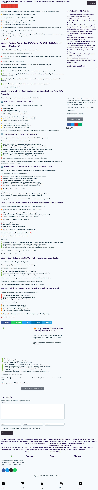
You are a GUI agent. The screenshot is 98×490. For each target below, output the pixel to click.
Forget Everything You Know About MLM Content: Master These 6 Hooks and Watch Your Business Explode (81, 21)
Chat (60, 488)
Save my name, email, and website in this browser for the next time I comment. (22, 428)
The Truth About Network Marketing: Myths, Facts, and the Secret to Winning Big (13, 441)
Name (3, 424)
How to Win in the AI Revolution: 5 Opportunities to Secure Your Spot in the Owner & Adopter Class (81, 60)
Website (47, 424)
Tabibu (23, 488)
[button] (6, 322)
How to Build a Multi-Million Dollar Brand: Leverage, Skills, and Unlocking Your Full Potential (80, 33)
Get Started (92, 3)
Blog (41, 488)
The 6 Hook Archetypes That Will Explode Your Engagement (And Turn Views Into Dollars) (60, 449)
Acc (80, 488)
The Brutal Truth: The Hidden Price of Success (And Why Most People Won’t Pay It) (36, 449)
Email (25, 424)
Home (3, 488)
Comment (4, 402)
